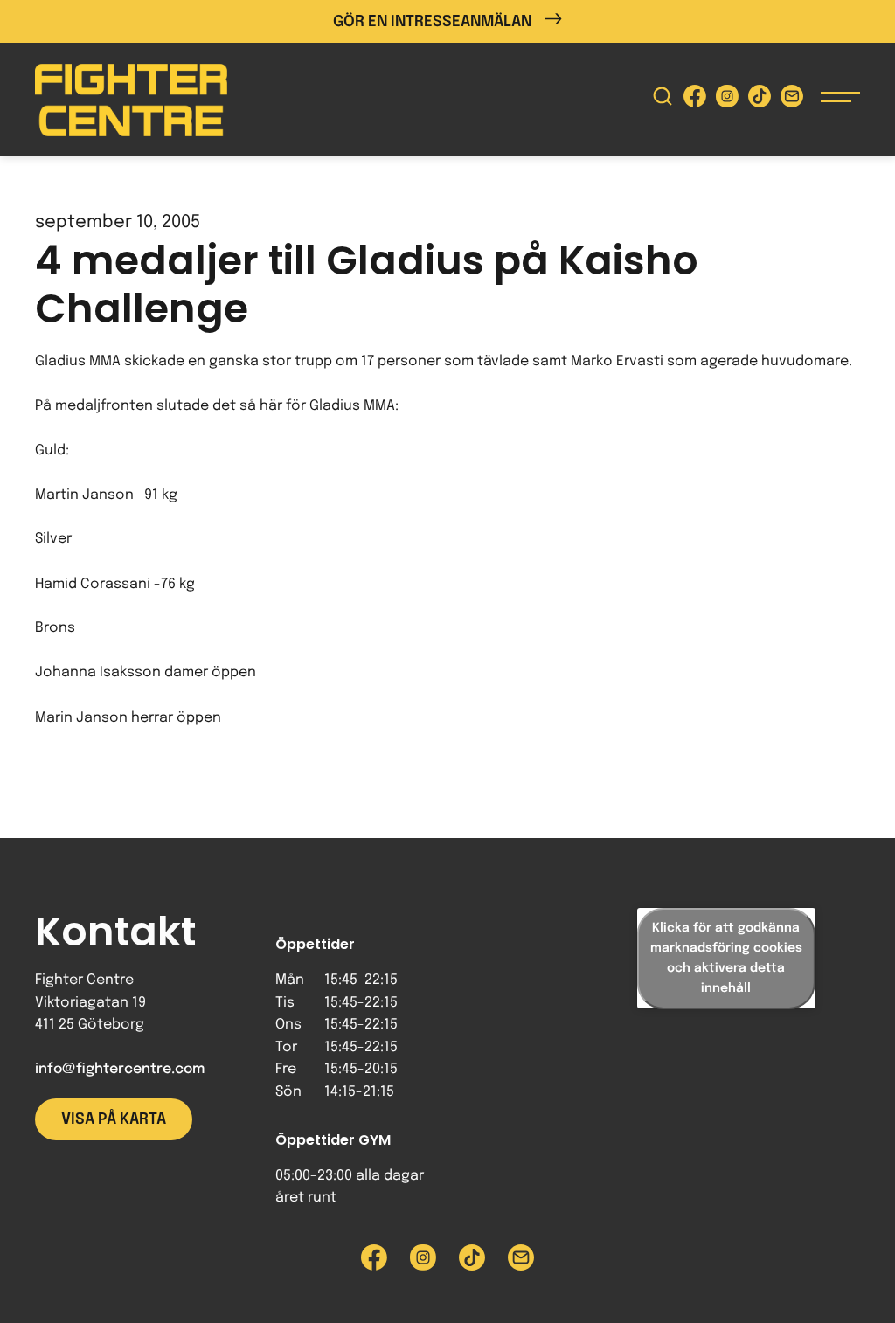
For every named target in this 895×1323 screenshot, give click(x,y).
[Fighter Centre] (131, 100)
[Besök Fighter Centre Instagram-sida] (727, 100)
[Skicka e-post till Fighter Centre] (792, 100)
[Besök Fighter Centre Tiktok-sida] (759, 100)
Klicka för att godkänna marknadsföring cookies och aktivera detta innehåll (726, 958)
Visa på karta (113, 1119)
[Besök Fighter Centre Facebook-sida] (694, 100)
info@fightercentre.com (120, 1069)
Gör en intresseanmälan (432, 22)
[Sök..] (662, 100)
